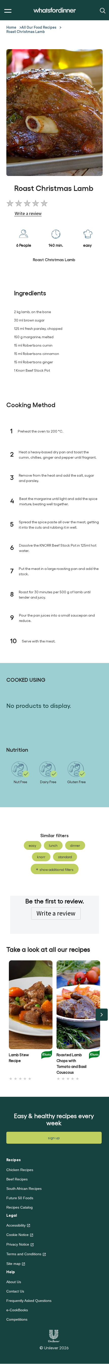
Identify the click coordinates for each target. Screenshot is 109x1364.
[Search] (102, 10)
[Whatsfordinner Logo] (54, 10)
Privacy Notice (17, 1244)
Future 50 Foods (19, 1198)
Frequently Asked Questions (28, 1301)
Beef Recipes (17, 1179)
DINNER (75, 845)
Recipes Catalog (19, 1207)
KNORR (41, 857)
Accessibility (16, 1225)
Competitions (16, 1319)
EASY (32, 845)
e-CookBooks (17, 1310)
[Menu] (6, 11)
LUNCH (53, 845)
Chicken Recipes (19, 1170)
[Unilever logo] (54, 1335)
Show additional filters (57, 869)
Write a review (56, 913)
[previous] (7, 1015)
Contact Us (15, 1291)
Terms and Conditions (23, 1254)
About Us (13, 1282)
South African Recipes (24, 1189)
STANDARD (65, 857)
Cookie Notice (17, 1235)
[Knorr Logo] (46, 1062)
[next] (102, 1015)
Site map (13, 1264)
